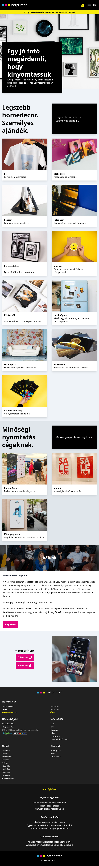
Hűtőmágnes (6, 769)
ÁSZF (52, 724)
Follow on (23, 657)
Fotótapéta (6, 772)
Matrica (5, 763)
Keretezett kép (7, 757)
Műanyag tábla (56, 751)
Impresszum (55, 736)
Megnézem (10, 624)
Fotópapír (5, 760)
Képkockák (6, 766)
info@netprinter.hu (8, 727)
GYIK (52, 727)
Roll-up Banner (56, 757)
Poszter (4, 754)
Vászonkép (6, 751)
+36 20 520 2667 (8, 724)
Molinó (53, 754)
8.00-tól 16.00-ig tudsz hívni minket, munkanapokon (20, 730)
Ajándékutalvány (8, 778)
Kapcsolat (54, 730)
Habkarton (6, 775)
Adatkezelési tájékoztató (59, 739)
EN (94, 5)
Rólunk (53, 733)
